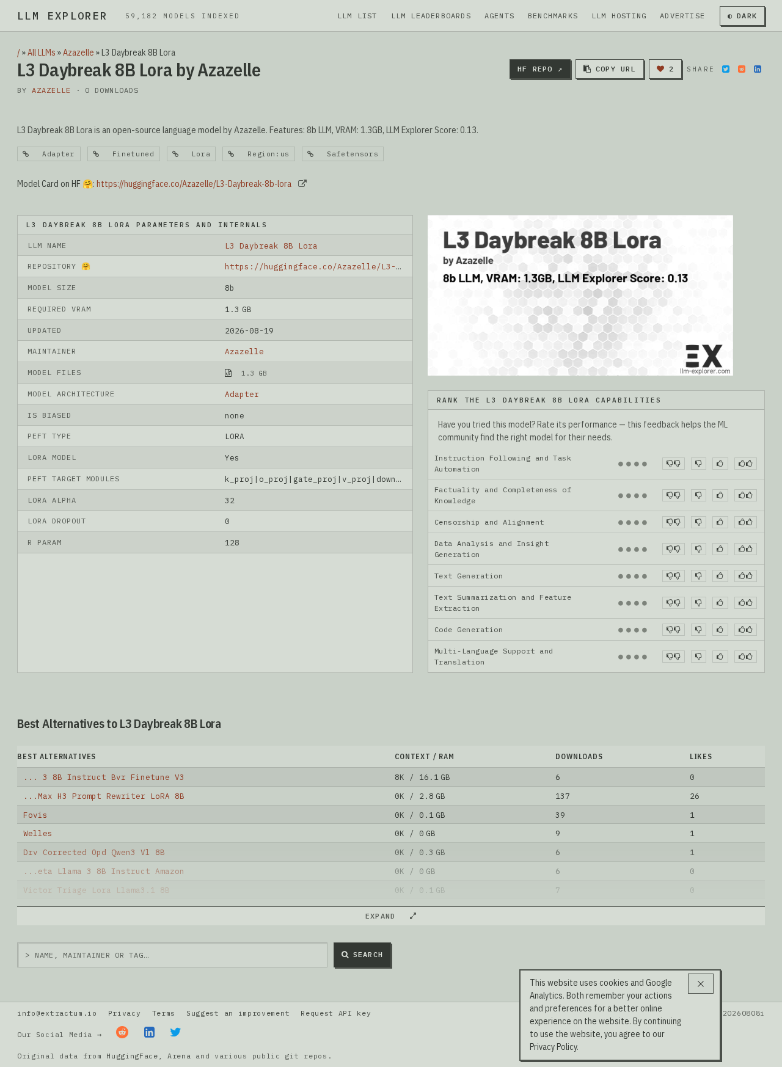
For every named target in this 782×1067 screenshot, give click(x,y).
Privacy (124, 1013)
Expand (385, 915)
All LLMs (41, 52)
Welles (38, 833)
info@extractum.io (57, 1013)
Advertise (682, 15)
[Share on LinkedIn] (757, 69)
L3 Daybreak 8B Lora (271, 245)
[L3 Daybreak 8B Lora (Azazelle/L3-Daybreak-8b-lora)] (580, 294)
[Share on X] (725, 69)
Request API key (336, 1013)
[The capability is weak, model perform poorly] (673, 463)
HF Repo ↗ (540, 68)
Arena (179, 1055)
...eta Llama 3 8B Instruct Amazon (104, 871)
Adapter (242, 394)
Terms (163, 1013)
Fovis (35, 815)
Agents (499, 15)
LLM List (357, 15)
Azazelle (78, 52)
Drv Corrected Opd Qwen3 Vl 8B (94, 852)
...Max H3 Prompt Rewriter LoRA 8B (104, 796)
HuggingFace (132, 1055)
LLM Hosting (618, 15)
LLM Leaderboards (431, 15)
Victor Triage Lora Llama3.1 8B (96, 890)
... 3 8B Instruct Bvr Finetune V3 (104, 777)
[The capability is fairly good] (720, 463)
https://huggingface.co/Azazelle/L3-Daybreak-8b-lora (194, 183)
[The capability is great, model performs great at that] (745, 463)
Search (368, 954)
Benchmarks (553, 15)
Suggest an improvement (238, 1013)
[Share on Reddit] (741, 69)
